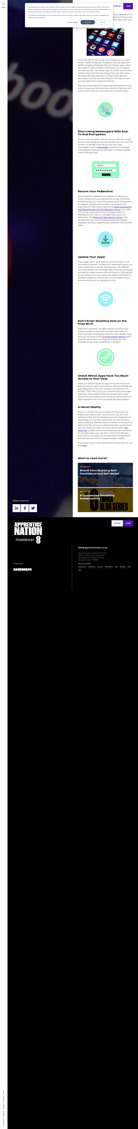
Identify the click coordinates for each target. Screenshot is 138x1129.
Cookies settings (72, 22)
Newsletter (123, 566)
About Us (100, 566)
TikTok (3, 1092)
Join (128, 6)
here (84, 445)
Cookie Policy (91, 566)
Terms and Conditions (84, 563)
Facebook (3, 1114)
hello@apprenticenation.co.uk (92, 547)
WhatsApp (103, 147)
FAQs (129, 566)
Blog (116, 566)
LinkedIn (3, 1106)
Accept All (88, 22)
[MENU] (4, 4)
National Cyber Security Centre (108, 217)
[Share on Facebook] (25, 508)
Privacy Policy (82, 566)
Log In (79, 570)
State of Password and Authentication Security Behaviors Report (104, 208)
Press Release (109, 566)
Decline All (103, 22)
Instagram (3, 1122)
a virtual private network (114, 336)
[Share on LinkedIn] (16, 508)
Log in (117, 523)
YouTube (3, 1099)
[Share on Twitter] (33, 508)
